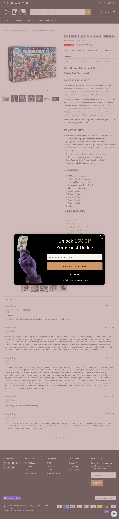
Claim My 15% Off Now (75, 266)
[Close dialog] (102, 237)
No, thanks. (74, 274)
